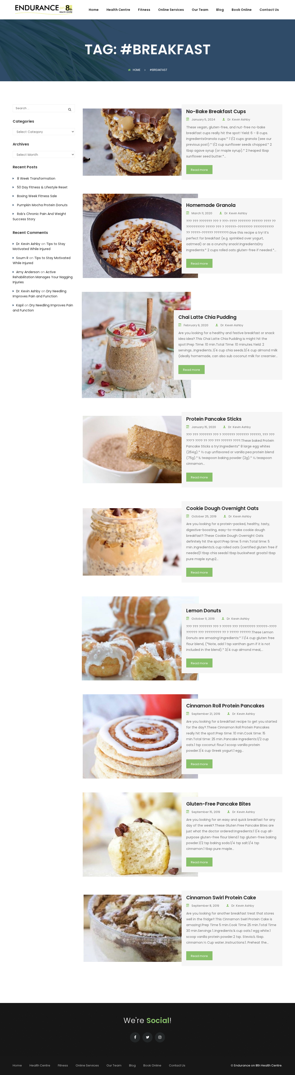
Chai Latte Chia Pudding (207, 317)
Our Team (200, 10)
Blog (220, 10)
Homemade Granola (211, 205)
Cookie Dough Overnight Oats (222, 508)
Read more (199, 170)
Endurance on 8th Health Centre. (258, 1065)
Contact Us (269, 10)
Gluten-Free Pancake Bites (218, 804)
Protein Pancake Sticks (214, 419)
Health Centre (118, 10)
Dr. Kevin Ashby (238, 119)
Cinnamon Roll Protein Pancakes (225, 706)
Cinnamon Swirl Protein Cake (221, 897)
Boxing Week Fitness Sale (37, 196)
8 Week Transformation (36, 178)
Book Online (242, 10)
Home (94, 10)
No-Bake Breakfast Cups (216, 111)
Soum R (22, 258)
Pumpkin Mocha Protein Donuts (42, 205)
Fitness (144, 10)
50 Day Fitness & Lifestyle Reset (42, 187)
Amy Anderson (28, 272)
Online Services (171, 10)
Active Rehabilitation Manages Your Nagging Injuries (43, 277)
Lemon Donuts (203, 610)
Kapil (20, 305)
